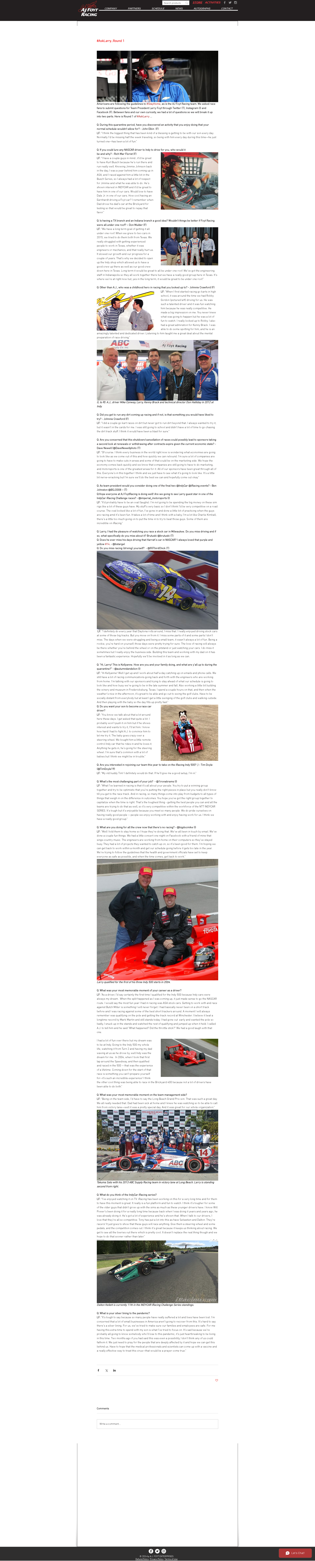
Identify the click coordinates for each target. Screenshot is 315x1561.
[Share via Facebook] (98, 1370)
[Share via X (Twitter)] (106, 1370)
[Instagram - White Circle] (163, 1551)
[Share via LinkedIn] (114, 1370)
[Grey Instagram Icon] (235, 2)
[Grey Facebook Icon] (225, 2)
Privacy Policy (157, 1559)
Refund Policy (142, 1559)
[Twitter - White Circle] (157, 1551)
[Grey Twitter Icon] (230, 2)
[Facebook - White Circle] (151, 1551)
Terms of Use (171, 1559)
